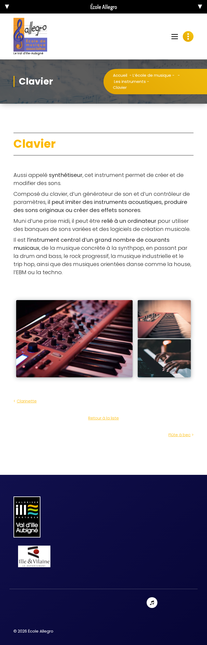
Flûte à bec (179, 435)
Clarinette (27, 401)
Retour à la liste (103, 418)
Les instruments (130, 81)
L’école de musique (152, 75)
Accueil (120, 75)
